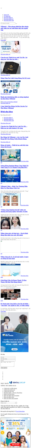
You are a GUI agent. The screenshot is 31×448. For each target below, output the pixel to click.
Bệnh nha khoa (7, 112)
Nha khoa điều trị (8, 17)
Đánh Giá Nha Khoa (9, 394)
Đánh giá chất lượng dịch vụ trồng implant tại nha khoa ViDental (15, 98)
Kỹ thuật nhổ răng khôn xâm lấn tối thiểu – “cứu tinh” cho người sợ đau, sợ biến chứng (15, 304)
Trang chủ (6, 14)
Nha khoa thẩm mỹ (8, 19)
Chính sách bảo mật (9, 391)
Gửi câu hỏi (4, 367)
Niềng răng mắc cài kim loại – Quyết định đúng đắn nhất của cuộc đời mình (14, 234)
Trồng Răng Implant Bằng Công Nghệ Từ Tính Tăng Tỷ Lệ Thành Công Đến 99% (14, 166)
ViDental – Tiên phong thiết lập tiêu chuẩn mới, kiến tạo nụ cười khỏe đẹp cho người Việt (14, 28)
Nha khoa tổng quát (9, 20)
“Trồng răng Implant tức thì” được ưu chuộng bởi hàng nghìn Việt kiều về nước (14, 210)
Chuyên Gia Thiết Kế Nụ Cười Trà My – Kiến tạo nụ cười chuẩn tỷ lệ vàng (14, 127)
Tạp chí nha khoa (20, 411)
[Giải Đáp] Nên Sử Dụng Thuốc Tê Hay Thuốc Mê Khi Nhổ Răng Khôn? (14, 281)
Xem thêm (3, 40)
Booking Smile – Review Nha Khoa (13, 392)
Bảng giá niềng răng (9, 397)
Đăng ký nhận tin (16, 403)
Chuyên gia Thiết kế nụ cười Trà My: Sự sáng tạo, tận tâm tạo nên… (14, 58)
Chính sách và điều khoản (10, 388)
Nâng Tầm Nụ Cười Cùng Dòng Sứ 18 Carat (15, 78)
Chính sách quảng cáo (9, 390)
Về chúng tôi (7, 16)
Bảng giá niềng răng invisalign (11, 395)
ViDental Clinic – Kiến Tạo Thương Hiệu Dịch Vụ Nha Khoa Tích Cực (14, 187)
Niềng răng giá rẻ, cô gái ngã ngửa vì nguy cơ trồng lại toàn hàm (15, 257)
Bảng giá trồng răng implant (11, 398)
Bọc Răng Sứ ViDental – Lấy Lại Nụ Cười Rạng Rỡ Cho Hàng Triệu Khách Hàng (14, 138)
